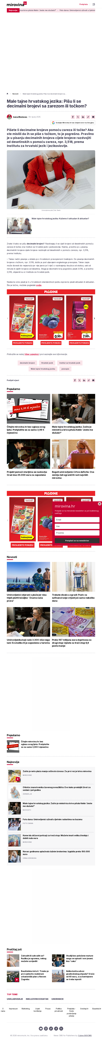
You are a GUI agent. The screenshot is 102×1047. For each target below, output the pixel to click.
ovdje (38, 285)
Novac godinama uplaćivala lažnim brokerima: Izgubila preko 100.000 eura (56, 852)
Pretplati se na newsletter (77, 540)
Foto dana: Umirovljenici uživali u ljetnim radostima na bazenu (68, 10)
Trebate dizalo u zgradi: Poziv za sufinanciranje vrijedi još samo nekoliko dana (73, 598)
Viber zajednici (32, 354)
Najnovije (13, 762)
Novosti (15, 94)
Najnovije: (13, 10)
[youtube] (41, 1029)
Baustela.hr (96, 1009)
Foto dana (28, 823)
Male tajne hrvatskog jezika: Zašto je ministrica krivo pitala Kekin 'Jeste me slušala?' (72, 429)
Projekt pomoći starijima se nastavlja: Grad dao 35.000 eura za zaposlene (27, 473)
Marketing (26, 1009)
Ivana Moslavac (20, 117)
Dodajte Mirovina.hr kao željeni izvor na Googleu (75, 123)
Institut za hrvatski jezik (69, 363)
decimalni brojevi (27, 363)
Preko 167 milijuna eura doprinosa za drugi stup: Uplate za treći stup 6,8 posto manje (72, 643)
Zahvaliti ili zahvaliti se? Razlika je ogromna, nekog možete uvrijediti (33, 958)
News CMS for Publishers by (73, 1035)
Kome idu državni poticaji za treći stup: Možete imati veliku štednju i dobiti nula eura (55, 836)
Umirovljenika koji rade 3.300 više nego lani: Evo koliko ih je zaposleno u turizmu (28, 641)
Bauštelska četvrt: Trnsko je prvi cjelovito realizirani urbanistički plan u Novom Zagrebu (35, 975)
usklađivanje (15, 999)
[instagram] (46, 1029)
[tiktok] (51, 1029)
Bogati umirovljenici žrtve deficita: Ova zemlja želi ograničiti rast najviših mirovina (73, 475)
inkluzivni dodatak (37, 999)
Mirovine (27, 775)
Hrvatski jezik (47, 363)
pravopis (65, 369)
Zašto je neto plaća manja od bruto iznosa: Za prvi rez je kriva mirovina (57, 771)
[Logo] (17, 4)
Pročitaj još (14, 949)
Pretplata (83, 4)
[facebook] (56, 1029)
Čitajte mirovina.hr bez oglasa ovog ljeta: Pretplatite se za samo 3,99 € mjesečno (26, 429)
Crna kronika (29, 858)
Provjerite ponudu (22, 343)
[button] (94, 318)
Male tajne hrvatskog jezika (43, 369)
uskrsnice (57, 999)
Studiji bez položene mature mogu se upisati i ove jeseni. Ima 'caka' (79, 958)
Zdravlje (27, 794)
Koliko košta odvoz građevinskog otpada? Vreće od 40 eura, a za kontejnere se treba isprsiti (80, 975)
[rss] (61, 1029)
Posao (48, 1009)
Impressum (13, 1009)
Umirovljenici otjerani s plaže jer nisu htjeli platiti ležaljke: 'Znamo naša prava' (27, 598)
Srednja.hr (84, 1009)
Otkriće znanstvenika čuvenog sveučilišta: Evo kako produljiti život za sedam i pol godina (57, 788)
